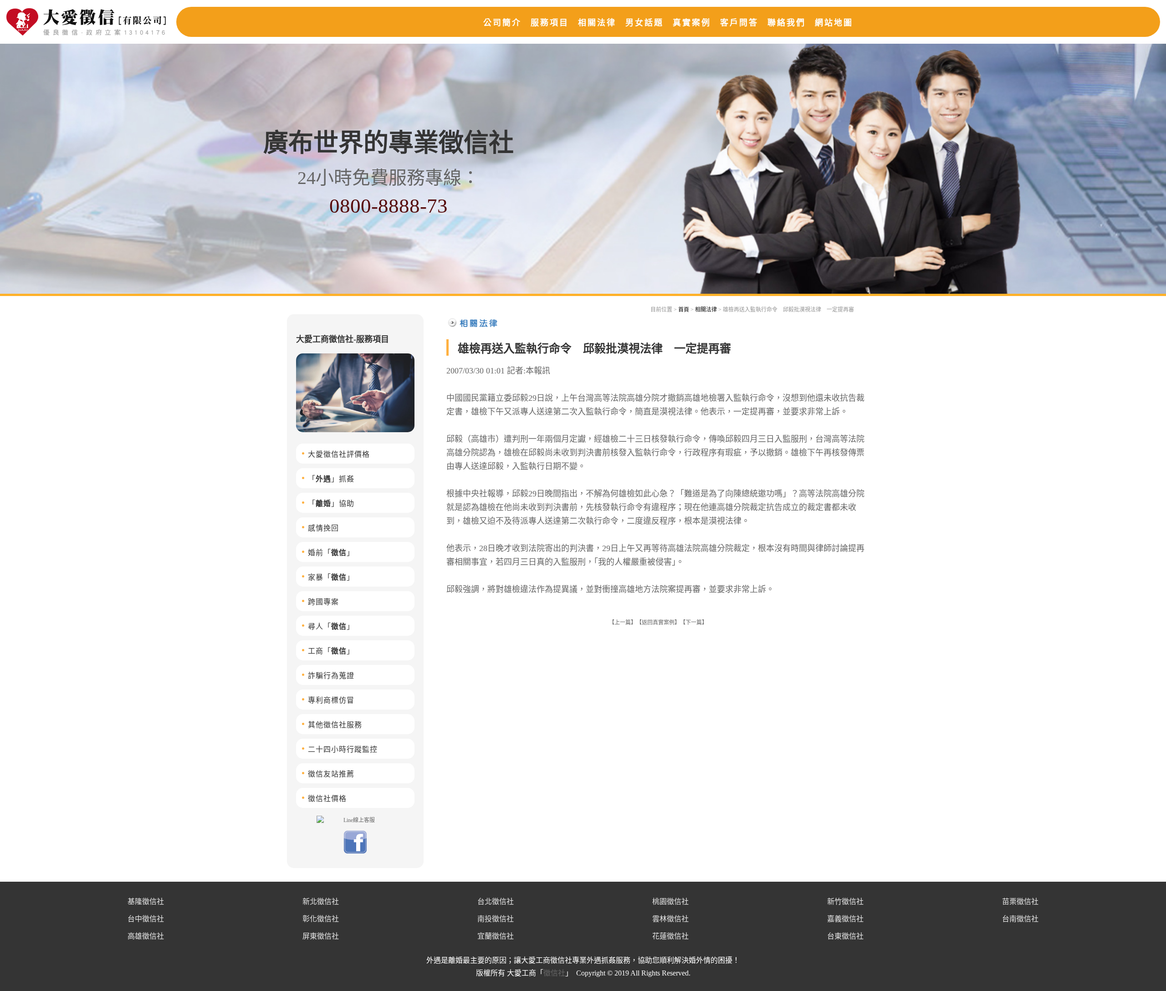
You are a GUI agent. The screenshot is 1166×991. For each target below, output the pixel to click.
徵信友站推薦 (331, 774)
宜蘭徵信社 (495, 936)
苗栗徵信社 (1020, 901)
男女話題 (644, 22)
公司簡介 (502, 22)
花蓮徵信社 (670, 936)
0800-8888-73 (388, 205)
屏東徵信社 (320, 936)
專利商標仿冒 (331, 700)
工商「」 (331, 651)
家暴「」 (331, 577)
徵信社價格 (327, 798)
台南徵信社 (1020, 919)
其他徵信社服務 (335, 725)
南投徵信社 (495, 919)
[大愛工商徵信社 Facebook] (355, 851)
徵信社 (554, 973)
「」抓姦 (331, 479)
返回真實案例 (658, 622)
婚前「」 (331, 553)
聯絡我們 (786, 22)
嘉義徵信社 (845, 919)
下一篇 (693, 622)
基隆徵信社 (146, 901)
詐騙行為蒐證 (331, 675)
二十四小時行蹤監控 (343, 749)
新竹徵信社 (845, 901)
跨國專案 (323, 602)
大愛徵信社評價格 (339, 454)
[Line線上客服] (355, 820)
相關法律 (597, 22)
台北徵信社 (495, 901)
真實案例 (692, 22)
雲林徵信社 (670, 919)
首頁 (683, 309)
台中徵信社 (146, 919)
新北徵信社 (320, 901)
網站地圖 (834, 22)
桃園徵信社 (670, 901)
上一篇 (622, 622)
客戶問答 (739, 22)
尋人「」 (331, 626)
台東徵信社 (845, 936)
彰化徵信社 (320, 919)
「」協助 (331, 503)
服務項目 (550, 22)
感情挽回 (323, 528)
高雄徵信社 (146, 936)
